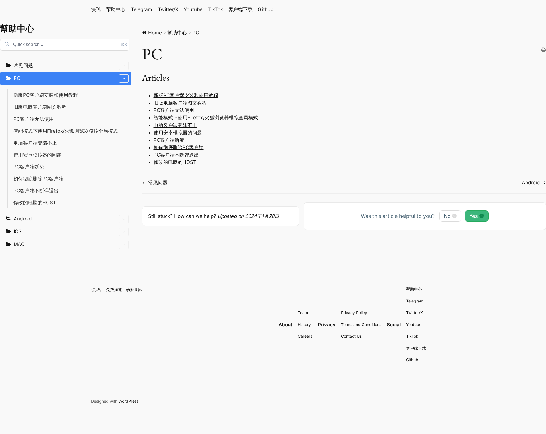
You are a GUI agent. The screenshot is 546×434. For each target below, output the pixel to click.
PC (17, 78)
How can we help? (195, 216)
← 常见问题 (154, 182)
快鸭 (96, 9)
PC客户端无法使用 (33, 119)
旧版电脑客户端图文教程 (40, 107)
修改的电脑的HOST (34, 202)
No (450, 216)
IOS (18, 231)
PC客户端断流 (28, 167)
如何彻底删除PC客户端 (38, 178)
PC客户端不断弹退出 (36, 190)
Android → (534, 182)
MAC (19, 244)
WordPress (128, 401)
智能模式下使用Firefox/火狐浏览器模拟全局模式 (65, 131)
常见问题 (23, 65)
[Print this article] (543, 50)
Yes (477, 216)
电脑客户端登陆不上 (35, 143)
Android (23, 219)
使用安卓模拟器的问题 (37, 155)
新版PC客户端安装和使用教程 (45, 95)
